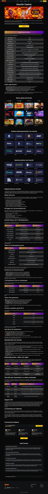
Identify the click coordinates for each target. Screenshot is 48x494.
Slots (38, 100)
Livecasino (18, 100)
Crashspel (28, 100)
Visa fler (24, 438)
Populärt (8, 100)
